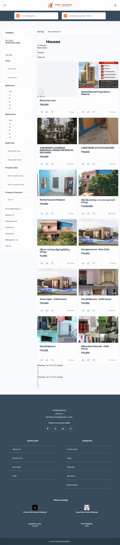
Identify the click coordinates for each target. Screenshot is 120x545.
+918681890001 (59, 410)
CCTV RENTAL (87, 524)
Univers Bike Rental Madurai (35, 512)
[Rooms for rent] (35, 519)
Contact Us (18, 458)
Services (71, 476)
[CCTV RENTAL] (86, 519)
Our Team (17, 467)
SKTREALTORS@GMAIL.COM (59, 417)
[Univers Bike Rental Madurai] (35, 507)
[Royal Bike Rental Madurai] (86, 507)
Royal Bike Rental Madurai (87, 512)
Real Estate (72, 485)
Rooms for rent (35, 524)
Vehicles (70, 467)
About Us (17, 449)
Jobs (69, 458)
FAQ (14, 476)
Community (72, 449)
